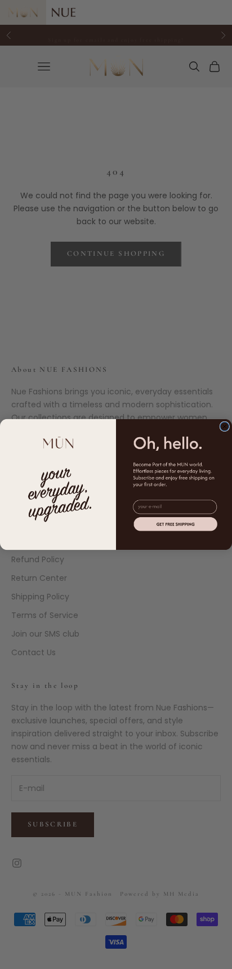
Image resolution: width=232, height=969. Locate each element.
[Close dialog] (224, 426)
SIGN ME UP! (176, 523)
